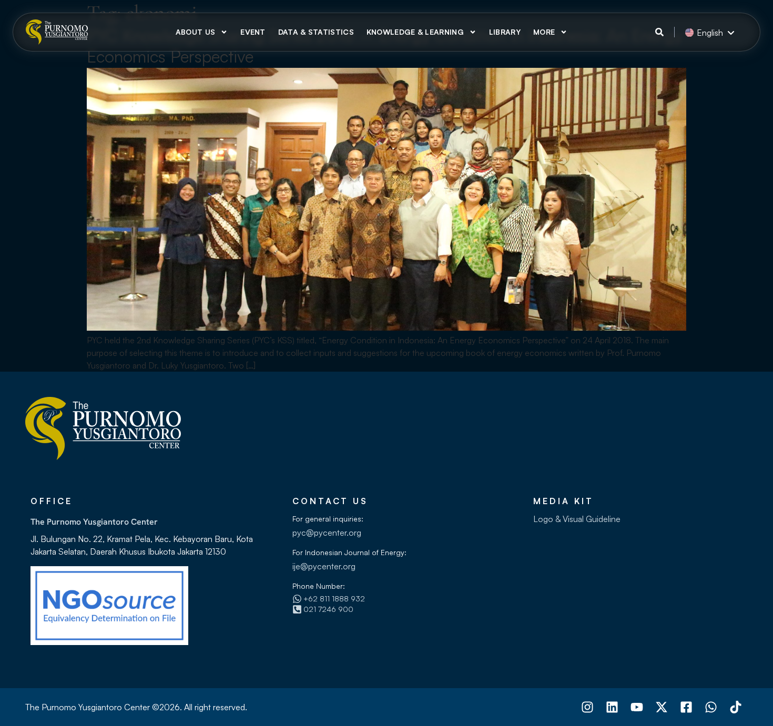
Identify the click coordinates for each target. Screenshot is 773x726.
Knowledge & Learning (415, 31)
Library (505, 31)
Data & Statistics (316, 31)
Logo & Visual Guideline (577, 519)
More (544, 31)
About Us (195, 31)
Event (253, 31)
